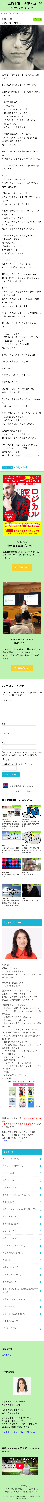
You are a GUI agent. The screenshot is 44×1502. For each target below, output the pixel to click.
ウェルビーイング (12, 1274)
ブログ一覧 (8, 467)
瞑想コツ (8, 1180)
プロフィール (25, 1486)
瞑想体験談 (9, 1282)
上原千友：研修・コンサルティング (22, 5)
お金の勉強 (9, 1306)
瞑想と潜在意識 (11, 1224)
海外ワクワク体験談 (13, 1166)
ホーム (16, 1486)
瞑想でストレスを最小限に (16, 1195)
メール (5, 733)
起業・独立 (9, 1187)
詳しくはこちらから (22, 668)
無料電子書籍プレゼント (31, 1492)
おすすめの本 (10, 1321)
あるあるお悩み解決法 (14, 1314)
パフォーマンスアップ (14, 1245)
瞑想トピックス (11, 1238)
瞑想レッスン (10, 1267)
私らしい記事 (10, 1173)
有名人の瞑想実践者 (13, 1253)
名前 (5, 724)
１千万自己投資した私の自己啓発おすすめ (20, 1290)
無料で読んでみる (22, 567)
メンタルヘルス (11, 1216)
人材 (17, 467)
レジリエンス (10, 1231)
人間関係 (8, 1260)
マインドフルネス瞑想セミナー (16, 1489)
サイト (4, 743)
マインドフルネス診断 (12, 1492)
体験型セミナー (11, 1158)
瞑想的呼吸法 (10, 1202)
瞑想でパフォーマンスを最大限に (19, 1209)
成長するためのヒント (14, 1299)
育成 (24, 467)
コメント (6, 700)
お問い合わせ (33, 1489)
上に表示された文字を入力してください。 (18, 764)
